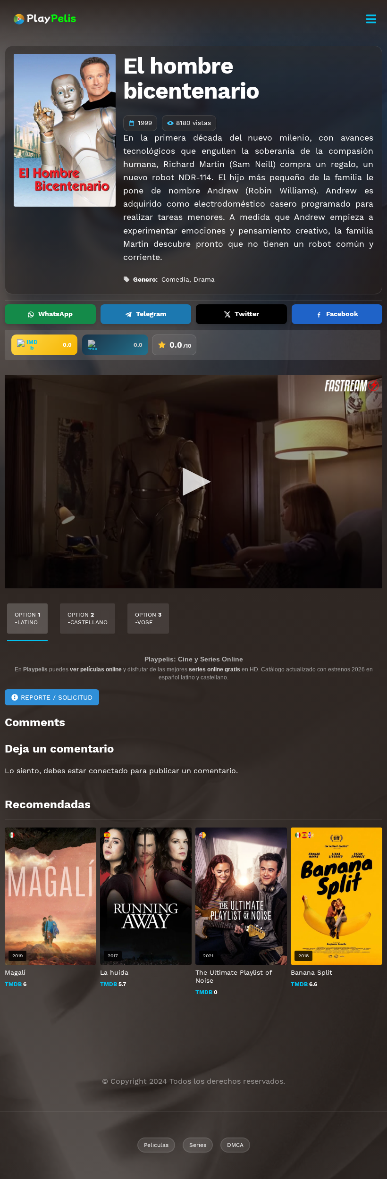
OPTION (27, 618)
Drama (204, 279)
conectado (108, 770)
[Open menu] (371, 19)
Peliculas (156, 1145)
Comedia (175, 279)
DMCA (235, 1145)
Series (197, 1145)
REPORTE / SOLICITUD (57, 697)
